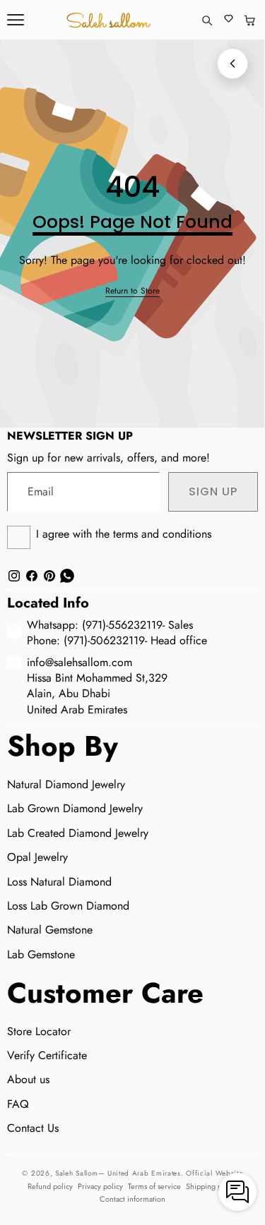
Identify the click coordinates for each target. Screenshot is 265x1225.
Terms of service (154, 1186)
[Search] (207, 20)
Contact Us (33, 1128)
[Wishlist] (228, 20)
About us (28, 1079)
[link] (132, 291)
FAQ (18, 1104)
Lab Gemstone (41, 954)
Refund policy (50, 1186)
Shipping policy (211, 1186)
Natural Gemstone (50, 930)
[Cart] (250, 20)
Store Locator (39, 1031)
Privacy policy (100, 1186)
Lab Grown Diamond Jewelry (75, 808)
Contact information (132, 1199)
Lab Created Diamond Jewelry (77, 833)
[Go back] (232, 63)
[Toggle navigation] (15, 19)
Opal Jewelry (37, 857)
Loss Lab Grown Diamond (68, 906)
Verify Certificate (47, 1055)
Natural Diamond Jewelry (66, 784)
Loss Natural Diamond (59, 882)
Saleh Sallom (76, 1173)
